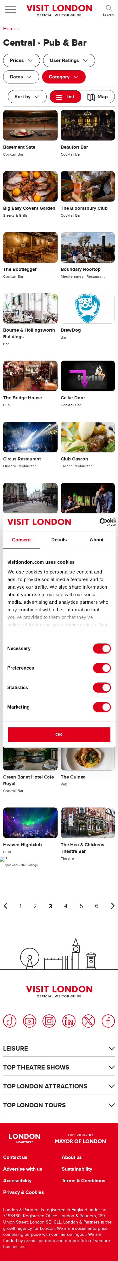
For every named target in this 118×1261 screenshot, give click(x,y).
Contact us (15, 1157)
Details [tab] (59, 539)
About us (72, 1157)
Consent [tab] (21, 539)
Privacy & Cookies (23, 1192)
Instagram (49, 1021)
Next (112, 906)
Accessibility (17, 1181)
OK (59, 734)
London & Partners (24, 1138)
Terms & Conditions (83, 1181)
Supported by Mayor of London (80, 1138)
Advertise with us (22, 1169)
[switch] (102, 668)
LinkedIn (69, 1021)
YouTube (29, 1021)
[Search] (108, 9)
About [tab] (97, 539)
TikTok (9, 1021)
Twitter (88, 1021)
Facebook (108, 1021)
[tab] (65, 96)
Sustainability (77, 1169)
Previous (5, 906)
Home (9, 29)
